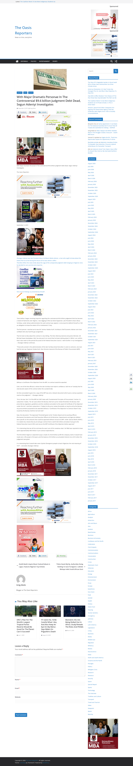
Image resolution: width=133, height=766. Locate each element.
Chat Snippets (92, 547)
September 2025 (93, 196)
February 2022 (92, 325)
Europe (90, 586)
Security (90, 678)
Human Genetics (93, 613)
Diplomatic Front (93, 565)
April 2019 (91, 426)
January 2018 (92, 471)
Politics (33, 61)
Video (89, 705)
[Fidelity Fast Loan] (30, 201)
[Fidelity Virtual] (30, 267)
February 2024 (92, 253)
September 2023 (93, 268)
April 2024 (91, 247)
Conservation (92, 556)
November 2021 (93, 333)
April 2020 (91, 390)
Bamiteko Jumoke (93, 142)
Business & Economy (94, 538)
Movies (90, 649)
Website (17, 697)
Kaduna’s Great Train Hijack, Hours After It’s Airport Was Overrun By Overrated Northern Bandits (102, 151)
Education (91, 571)
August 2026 (91, 163)
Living (89, 631)
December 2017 (92, 474)
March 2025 (91, 214)
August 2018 (91, 450)
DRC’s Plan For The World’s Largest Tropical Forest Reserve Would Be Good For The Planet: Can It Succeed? (25, 626)
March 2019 (91, 429)
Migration (91, 643)
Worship (90, 714)
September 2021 (93, 339)
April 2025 (91, 211)
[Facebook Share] (131, 374)
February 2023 (92, 289)
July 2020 (90, 381)
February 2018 (92, 468)
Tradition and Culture (94, 696)
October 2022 (92, 301)
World (90, 711)
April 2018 (91, 462)
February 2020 (92, 396)
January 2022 (92, 328)
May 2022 (91, 316)
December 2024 (92, 223)
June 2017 (91, 492)
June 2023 (91, 277)
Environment (92, 580)
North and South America (95, 657)
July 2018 (90, 453)
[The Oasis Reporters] (17, 61)
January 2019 (92, 435)
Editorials (24, 61)
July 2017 (90, 489)
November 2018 (93, 441)
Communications (93, 553)
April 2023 (91, 283)
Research (91, 672)
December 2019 (92, 402)
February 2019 (92, 432)
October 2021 (92, 336)
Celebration (91, 544)
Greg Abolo (33, 108)
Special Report (92, 684)
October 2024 (92, 229)
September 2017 (93, 483)
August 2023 (91, 271)
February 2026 (92, 181)
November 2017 (93, 477)
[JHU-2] (57, 450)
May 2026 (91, 172)
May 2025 (91, 208)
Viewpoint (91, 708)
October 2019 (92, 408)
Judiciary (19, 92)
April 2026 (91, 175)
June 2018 (91, 456)
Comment (19, 655)
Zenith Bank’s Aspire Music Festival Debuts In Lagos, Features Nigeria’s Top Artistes (34, 565)
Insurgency (91, 616)
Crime (90, 562)
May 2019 (91, 423)
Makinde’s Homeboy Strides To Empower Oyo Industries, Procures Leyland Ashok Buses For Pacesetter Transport (102, 144)
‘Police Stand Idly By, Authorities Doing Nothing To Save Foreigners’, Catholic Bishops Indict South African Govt (69, 566)
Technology (91, 690)
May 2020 (91, 387)
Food (89, 595)
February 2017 (92, 498)
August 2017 (91, 486)
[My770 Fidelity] (30, 479)
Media (90, 637)
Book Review (91, 532)
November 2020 (93, 369)
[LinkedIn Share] (131, 382)
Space (90, 681)
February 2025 (92, 217)
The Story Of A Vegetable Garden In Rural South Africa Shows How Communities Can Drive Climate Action (102, 84)
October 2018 (92, 444)
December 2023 (92, 259)
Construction (92, 559)
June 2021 (91, 348)
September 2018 (93, 447)
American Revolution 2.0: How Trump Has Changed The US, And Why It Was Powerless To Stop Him (102, 91)
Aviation (90, 529)
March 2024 (91, 250)
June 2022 (91, 313)
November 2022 (93, 298)
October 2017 (92, 480)
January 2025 (92, 220)
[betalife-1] (30, 116)
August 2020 (91, 378)
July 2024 (90, 238)
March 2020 (91, 393)
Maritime (90, 634)
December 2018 (92, 438)
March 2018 (91, 465)
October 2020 (92, 372)
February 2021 (92, 360)
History (90, 604)
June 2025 (91, 205)
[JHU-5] (30, 354)
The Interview (92, 693)
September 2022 (93, 304)
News (25, 92)
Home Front (91, 607)
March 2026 (91, 178)
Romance (91, 675)
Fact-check (91, 592)
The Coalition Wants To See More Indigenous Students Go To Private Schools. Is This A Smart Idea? (101, 102)
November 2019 (93, 405)
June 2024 (91, 241)
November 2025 (93, 190)
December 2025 (92, 187)
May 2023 (91, 280)
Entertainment (44, 61)
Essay (89, 583)
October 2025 (92, 193)
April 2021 (91, 354)
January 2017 (92, 501)
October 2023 (92, 265)
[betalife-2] (30, 229)
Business (90, 535)
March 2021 (91, 357)
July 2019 (90, 417)
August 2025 (91, 199)
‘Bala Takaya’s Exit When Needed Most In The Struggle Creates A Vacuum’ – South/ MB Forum (102, 132)
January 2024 (92, 256)
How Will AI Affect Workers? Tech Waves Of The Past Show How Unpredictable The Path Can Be (37, 2)
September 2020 (93, 375)
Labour (90, 622)
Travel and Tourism (94, 702)
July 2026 (90, 166)
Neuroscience (92, 651)
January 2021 (92, 363)
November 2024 (93, 226)
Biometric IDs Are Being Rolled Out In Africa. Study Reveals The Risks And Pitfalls (74, 623)
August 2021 (91, 342)
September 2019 (93, 411)
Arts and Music (92, 523)
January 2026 (92, 184)
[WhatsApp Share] (131, 388)
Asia (89, 526)
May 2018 (91, 459)
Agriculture (91, 514)
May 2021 (91, 351)
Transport (91, 699)
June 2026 (91, 169)
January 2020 (92, 399)
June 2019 (91, 420)
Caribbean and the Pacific (96, 541)
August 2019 (91, 414)
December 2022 (92, 295)
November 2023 (93, 262)
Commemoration (93, 550)
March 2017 (91, 495)
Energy (90, 574)
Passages (90, 663)
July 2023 (90, 274)
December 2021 (92, 330)
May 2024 (91, 244)
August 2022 (91, 307)
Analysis (90, 517)
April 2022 (91, 319)
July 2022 (90, 310)
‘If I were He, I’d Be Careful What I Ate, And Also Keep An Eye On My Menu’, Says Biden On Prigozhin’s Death (49, 626)
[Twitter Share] (131, 378)
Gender (90, 598)
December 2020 (92, 366)
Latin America (92, 625)
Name (17, 680)
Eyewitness (91, 589)
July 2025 (90, 202)
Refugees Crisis (92, 669)
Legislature (91, 628)
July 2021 (90, 345)
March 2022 (91, 322)
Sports (55, 61)
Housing (90, 610)
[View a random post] (116, 61)
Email (17, 688)
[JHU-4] (30, 139)
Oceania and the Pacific (95, 660)
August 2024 (91, 235)
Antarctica (91, 520)
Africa (89, 511)
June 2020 (91, 384)
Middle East (91, 640)
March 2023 (91, 286)
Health (90, 601)
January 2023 (92, 292)
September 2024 (93, 232)
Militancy (90, 646)
